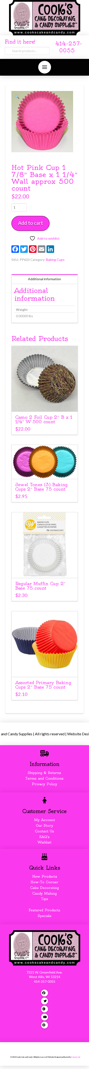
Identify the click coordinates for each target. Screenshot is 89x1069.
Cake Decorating (44, 888)
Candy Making (44, 893)
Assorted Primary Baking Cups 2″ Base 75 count (43, 685)
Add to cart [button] (47, 404)
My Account (44, 820)
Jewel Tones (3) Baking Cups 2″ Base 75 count (41, 487)
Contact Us (44, 831)
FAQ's (44, 837)
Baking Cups (55, 260)
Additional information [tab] (44, 279)
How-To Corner (44, 882)
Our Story (44, 825)
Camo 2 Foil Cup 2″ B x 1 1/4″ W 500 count (43, 419)
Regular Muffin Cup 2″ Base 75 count (40, 586)
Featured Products (44, 910)
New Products (44, 876)
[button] (44, 67)
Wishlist (44, 842)
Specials (45, 916)
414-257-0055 (44, 981)
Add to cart (30, 223)
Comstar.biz (75, 1057)
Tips (44, 899)
